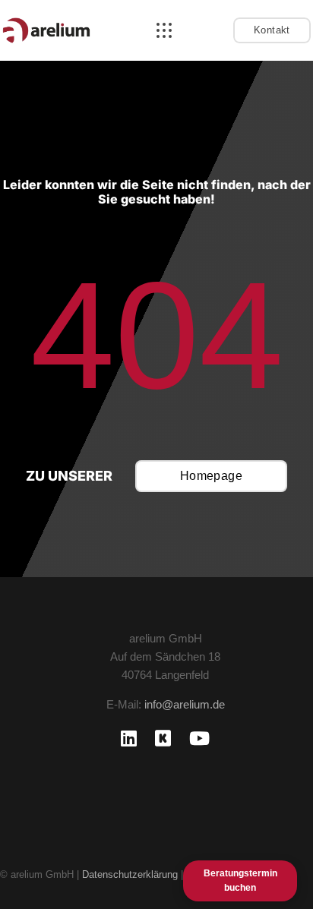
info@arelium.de (184, 704)
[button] (164, 30)
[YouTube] (199, 738)
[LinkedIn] (129, 738)
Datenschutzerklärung (130, 874)
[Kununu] (163, 738)
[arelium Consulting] (46, 30)
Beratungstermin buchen (240, 880)
